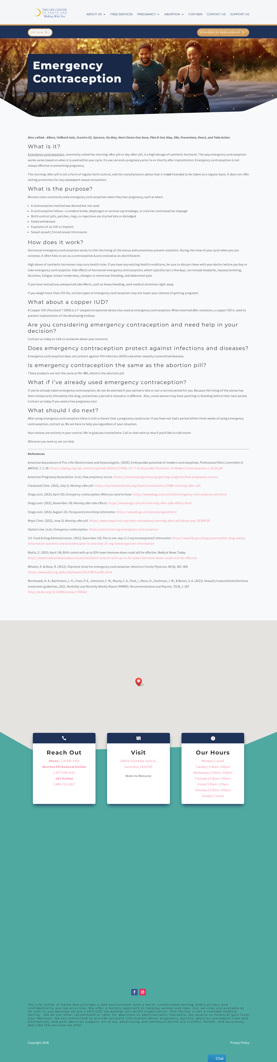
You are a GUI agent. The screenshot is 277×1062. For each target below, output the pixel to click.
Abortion (172, 14)
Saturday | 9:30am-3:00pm (213, 790)
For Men (195, 14)
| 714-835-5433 (64, 761)
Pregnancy (146, 14)
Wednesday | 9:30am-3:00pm (212, 773)
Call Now (37, 32)
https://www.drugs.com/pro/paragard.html (147, 512)
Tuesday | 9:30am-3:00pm (212, 767)
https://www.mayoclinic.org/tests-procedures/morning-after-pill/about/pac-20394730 (149, 521)
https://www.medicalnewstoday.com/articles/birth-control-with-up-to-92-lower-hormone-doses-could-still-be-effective (112, 558)
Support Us (239, 14)
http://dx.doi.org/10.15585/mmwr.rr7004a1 (57, 592)
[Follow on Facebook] (134, 992)
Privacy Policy (239, 1043)
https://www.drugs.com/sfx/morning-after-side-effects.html (150, 503)
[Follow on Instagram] (142, 992)
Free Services (121, 14)
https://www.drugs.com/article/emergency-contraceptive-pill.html (180, 494)
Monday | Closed (213, 761)
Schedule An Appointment (220, 32)
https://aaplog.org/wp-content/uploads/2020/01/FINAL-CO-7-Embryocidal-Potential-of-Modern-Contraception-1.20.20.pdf (136, 468)
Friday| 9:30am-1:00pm (213, 784)
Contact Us (216, 14)
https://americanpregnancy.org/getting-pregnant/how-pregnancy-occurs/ (166, 477)
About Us (94, 14)
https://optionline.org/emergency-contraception (123, 529)
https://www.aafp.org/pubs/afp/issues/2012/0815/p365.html (70, 572)
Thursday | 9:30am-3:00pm (213, 778)
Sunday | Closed (212, 796)
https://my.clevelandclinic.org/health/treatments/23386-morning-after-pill (147, 486)
